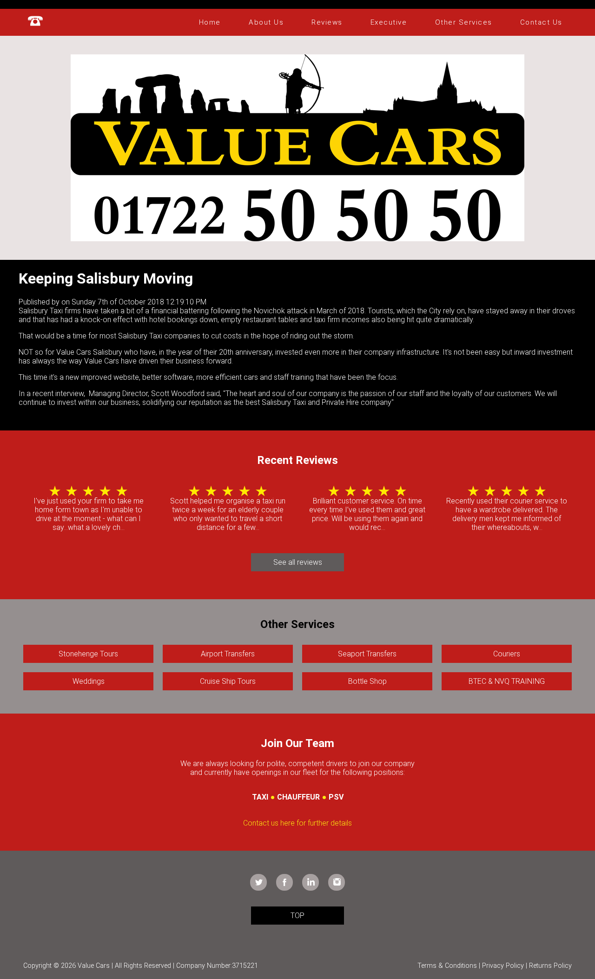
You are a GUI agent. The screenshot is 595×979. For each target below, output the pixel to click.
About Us (266, 22)
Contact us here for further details (297, 823)
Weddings (89, 681)
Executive (388, 22)
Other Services (463, 22)
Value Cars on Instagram (336, 882)
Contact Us (541, 22)
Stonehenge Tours (88, 653)
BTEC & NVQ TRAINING (507, 681)
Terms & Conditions (447, 966)
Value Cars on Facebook (284, 882)
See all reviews (297, 562)
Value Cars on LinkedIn (310, 882)
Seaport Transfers (367, 653)
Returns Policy (550, 966)
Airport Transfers (228, 653)
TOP (297, 915)
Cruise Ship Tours (228, 681)
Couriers (506, 653)
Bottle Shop (367, 681)
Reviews (327, 22)
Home (210, 22)
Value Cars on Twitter (258, 882)
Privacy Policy (503, 966)
